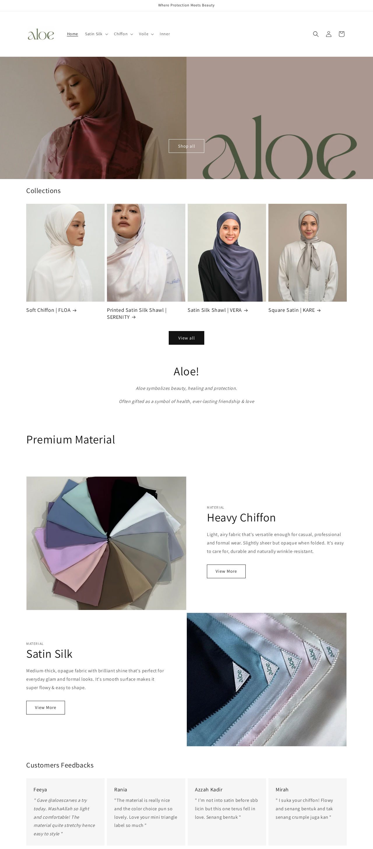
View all (186, 338)
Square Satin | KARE (291, 310)
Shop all (186, 146)
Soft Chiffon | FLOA (48, 310)
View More (226, 571)
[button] (96, 34)
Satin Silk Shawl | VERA (215, 310)
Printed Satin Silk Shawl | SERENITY (137, 313)
